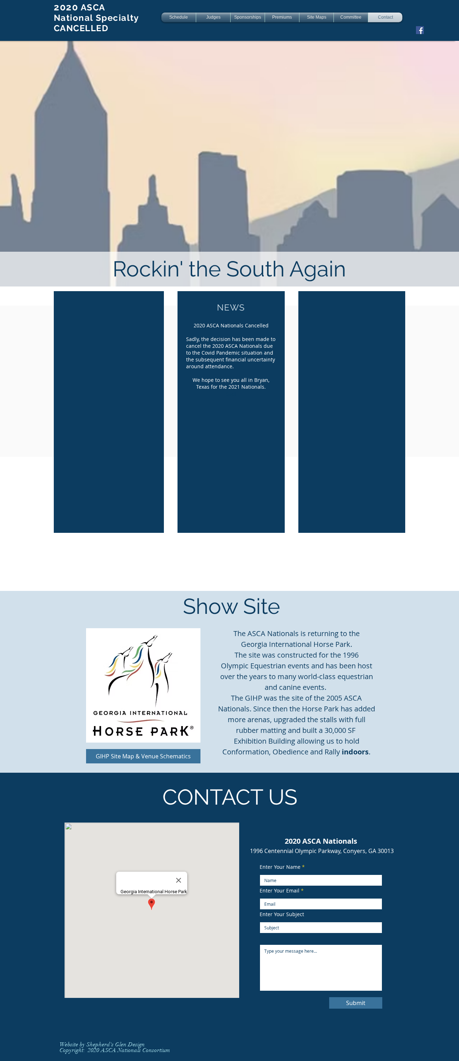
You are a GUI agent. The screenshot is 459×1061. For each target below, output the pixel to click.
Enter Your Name (280, 867)
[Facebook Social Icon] (420, 30)
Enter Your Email (279, 890)
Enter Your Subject (282, 914)
